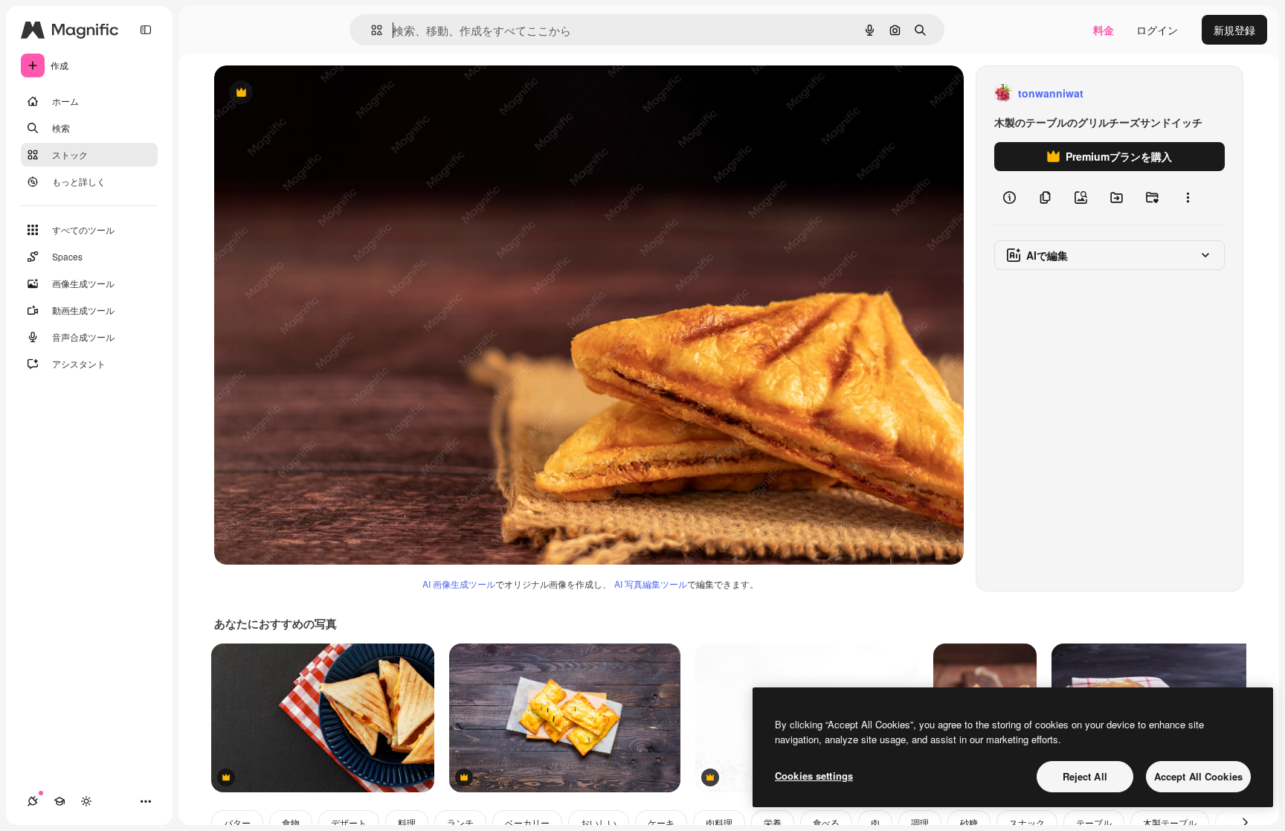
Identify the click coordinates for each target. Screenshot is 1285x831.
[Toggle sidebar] (146, 30)
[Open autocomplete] (370, 30)
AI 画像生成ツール (458, 583)
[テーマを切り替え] (86, 801)
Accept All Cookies (1198, 776)
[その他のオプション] (1187, 198)
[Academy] (59, 801)
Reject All (1085, 776)
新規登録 (1234, 29)
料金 (1103, 29)
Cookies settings (814, 776)
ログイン (1157, 29)
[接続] (33, 801)
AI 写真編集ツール (650, 583)
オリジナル (316, 93)
